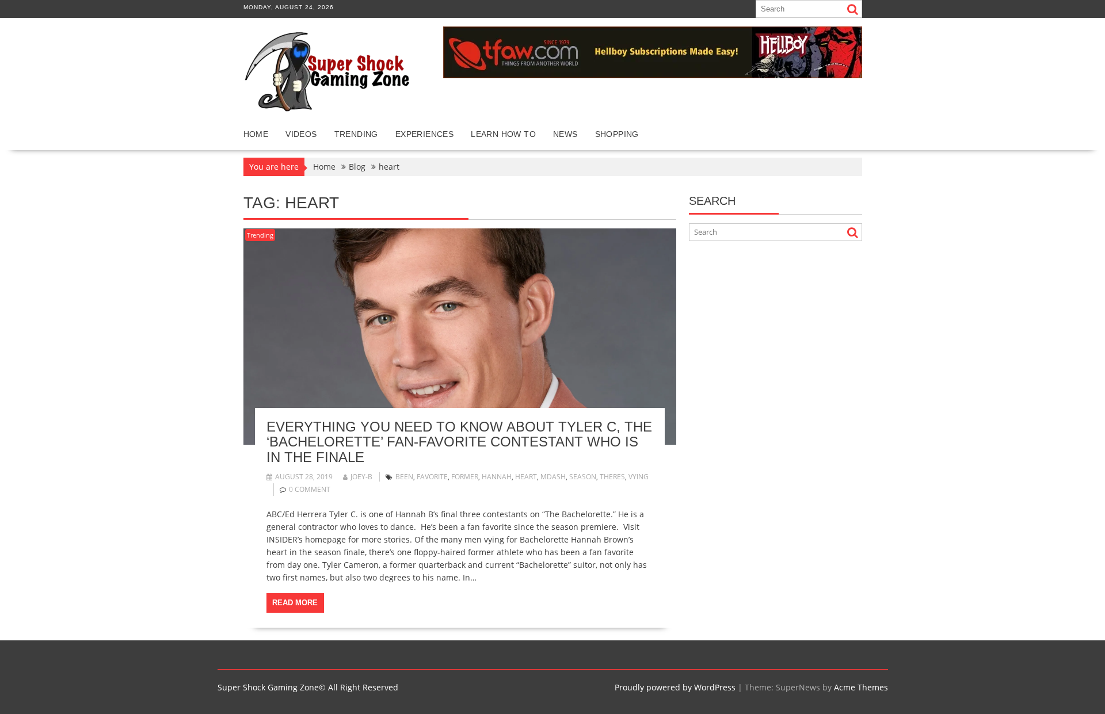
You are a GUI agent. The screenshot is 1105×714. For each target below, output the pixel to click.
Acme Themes (861, 687)
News (565, 134)
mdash (553, 477)
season (582, 477)
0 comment (309, 489)
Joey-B (361, 477)
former (464, 477)
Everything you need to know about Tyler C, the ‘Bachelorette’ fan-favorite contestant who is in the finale (459, 442)
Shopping (617, 134)
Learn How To (503, 134)
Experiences (424, 134)
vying (638, 477)
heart (526, 477)
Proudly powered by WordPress (675, 687)
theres (612, 477)
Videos (301, 134)
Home (256, 134)
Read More (295, 602)
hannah (497, 477)
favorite (432, 477)
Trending (356, 134)
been (404, 477)
